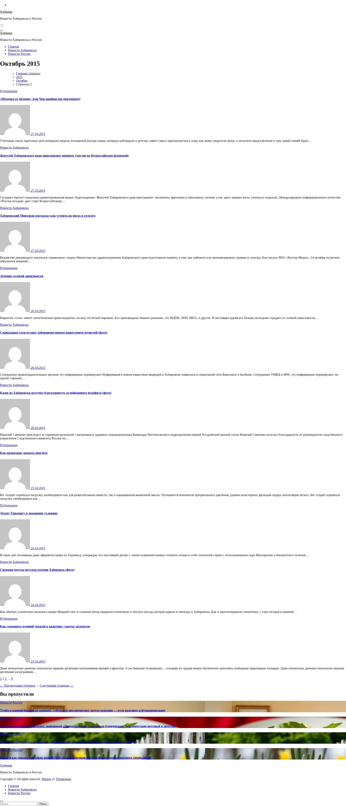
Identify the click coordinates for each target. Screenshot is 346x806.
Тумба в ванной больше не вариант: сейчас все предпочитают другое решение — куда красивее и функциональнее (82, 710)
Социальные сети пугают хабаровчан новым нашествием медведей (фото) (53, 332)
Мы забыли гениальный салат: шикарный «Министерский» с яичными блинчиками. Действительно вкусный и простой (87, 726)
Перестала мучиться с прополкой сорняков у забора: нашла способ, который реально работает (68, 741)
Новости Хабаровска (22, 50)
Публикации (8, 91)
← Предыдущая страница (17, 685)
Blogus (46, 779)
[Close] (1, 801)
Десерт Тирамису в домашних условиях (29, 513)
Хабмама (6, 11)
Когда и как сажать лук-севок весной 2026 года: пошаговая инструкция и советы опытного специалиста (75, 757)
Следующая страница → (56, 685)
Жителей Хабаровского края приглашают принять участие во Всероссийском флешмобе (64, 155)
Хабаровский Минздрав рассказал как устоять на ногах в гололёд (47, 215)
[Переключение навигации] (1, 30)
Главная (13, 46)
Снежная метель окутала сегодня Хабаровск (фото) (37, 569)
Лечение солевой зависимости (21, 276)
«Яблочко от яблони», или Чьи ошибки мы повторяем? (40, 99)
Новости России (19, 53)
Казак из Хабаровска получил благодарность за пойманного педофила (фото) (55, 392)
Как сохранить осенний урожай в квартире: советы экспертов (45, 626)
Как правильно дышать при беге (24, 453)
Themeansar (63, 779)
